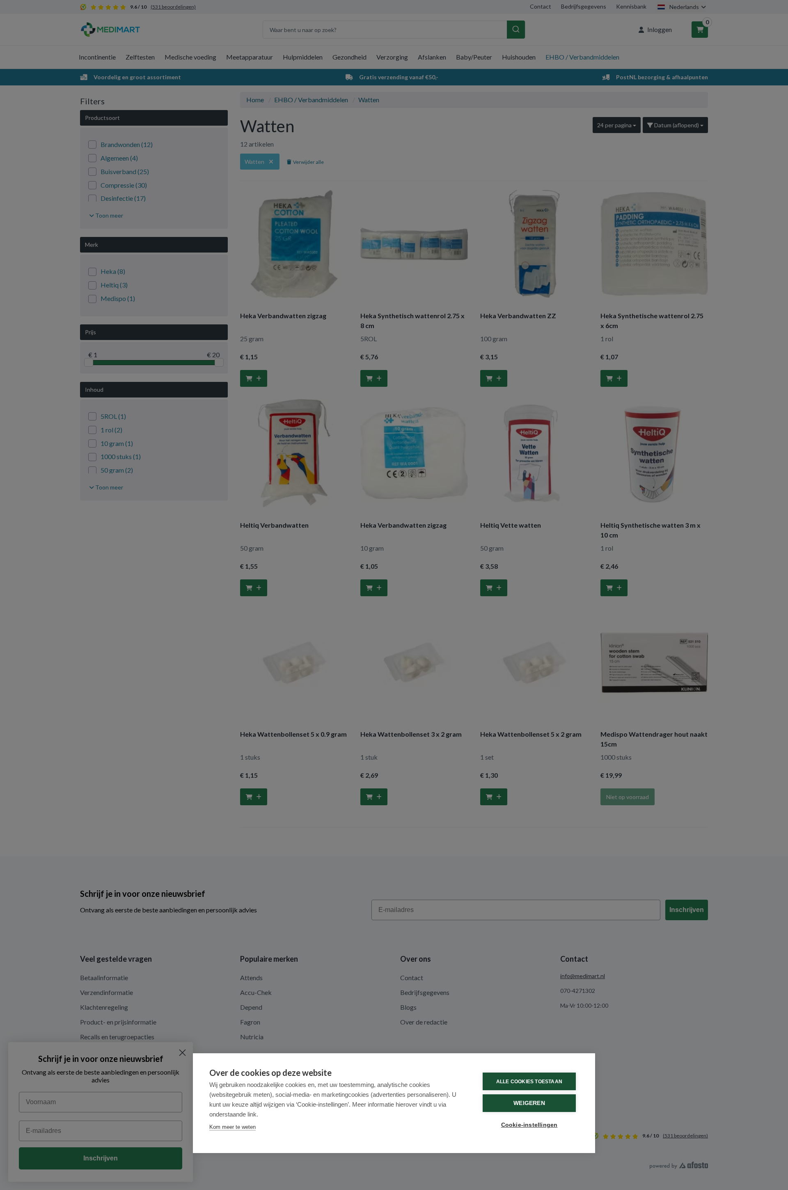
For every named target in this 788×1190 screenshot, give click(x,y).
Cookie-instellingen (529, 1125)
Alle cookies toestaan (529, 1081)
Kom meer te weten (232, 1127)
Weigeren (529, 1103)
